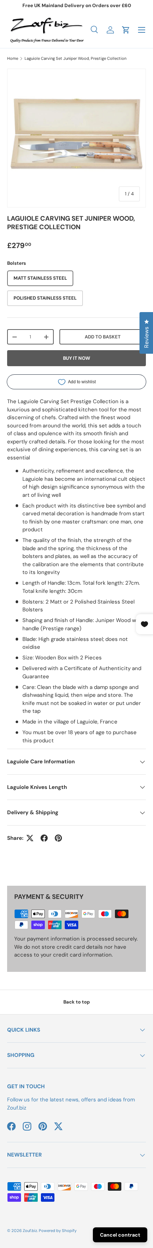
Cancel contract (120, 1235)
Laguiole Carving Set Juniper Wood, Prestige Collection (75, 58)
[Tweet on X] (30, 838)
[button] (126, 30)
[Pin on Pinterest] (58, 838)
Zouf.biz (30, 1230)
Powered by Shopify (57, 1230)
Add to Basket (103, 337)
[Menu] (141, 30)
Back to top (76, 1002)
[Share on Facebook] (44, 838)
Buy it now (76, 358)
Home (12, 58)
